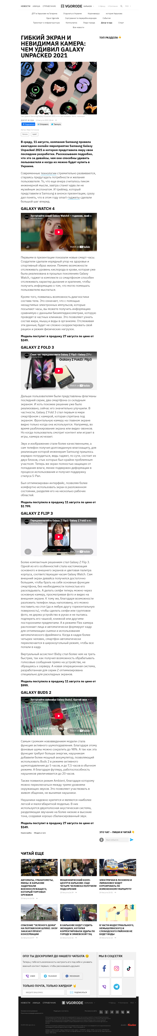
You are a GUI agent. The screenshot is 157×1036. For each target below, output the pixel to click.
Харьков (89, 1003)
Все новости (78, 27)
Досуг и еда (106, 22)
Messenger (74, 976)
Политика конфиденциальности (32, 1013)
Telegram (52, 976)
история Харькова (114, 13)
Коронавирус (94, 13)
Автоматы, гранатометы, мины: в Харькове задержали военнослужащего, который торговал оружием (37, 887)
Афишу (102, 6)
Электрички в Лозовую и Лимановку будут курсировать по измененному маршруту (115, 884)
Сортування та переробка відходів (81, 18)
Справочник (49, 6)
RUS (127, 6)
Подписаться (80, 992)
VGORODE (74, 1002)
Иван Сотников (33, 130)
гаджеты (74, 197)
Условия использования (29, 1011)
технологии (48, 173)
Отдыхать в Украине (72, 13)
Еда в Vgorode (52, 18)
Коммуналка (71, 22)
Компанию (113, 6)
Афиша (36, 6)
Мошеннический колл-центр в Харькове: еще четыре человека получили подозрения (78, 884)
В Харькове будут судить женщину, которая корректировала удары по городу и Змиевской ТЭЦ (77, 930)
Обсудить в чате (40, 833)
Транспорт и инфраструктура (46, 22)
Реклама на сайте (91, 1011)
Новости (25, 6)
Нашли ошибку (26, 833)
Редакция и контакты (61, 1011)
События (107, 18)
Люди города (89, 22)
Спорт (121, 22)
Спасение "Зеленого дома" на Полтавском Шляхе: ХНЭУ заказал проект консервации (39, 930)
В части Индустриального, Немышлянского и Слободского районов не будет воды (116, 930)
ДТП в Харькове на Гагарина (44, 13)
